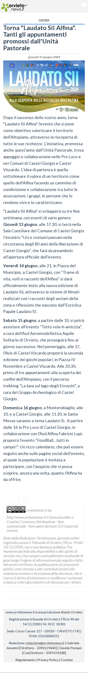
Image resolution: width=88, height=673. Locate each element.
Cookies (67, 660)
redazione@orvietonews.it (45, 643)
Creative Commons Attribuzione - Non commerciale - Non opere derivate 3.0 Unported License (42, 526)
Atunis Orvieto (71, 612)
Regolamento (25, 660)
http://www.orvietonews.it (26, 517)
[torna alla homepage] (12, 6)
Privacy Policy (47, 660)
